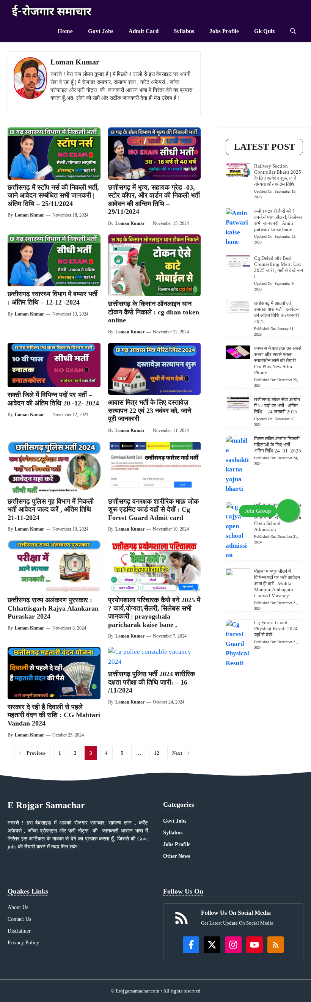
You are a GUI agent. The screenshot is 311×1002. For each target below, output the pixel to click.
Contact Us (19, 919)
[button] (293, 31)
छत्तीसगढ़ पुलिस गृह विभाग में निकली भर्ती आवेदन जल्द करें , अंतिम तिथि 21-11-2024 (51, 509)
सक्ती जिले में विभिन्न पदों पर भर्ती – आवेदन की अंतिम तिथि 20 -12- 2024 (53, 399)
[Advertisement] (264, 89)
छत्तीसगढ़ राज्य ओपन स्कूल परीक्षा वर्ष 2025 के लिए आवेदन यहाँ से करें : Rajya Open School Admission (277, 517)
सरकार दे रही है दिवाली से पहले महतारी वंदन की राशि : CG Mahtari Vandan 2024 (54, 715)
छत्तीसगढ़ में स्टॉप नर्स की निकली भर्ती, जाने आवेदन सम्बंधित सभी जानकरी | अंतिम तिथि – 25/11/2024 (53, 195)
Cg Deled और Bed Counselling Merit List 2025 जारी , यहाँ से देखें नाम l (278, 267)
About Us (18, 907)
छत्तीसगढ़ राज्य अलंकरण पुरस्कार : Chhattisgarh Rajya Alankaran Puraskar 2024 (53, 608)
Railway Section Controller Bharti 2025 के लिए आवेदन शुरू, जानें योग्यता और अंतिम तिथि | (277, 175)
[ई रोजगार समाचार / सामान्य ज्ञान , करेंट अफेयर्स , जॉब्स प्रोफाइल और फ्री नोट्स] (51, 10)
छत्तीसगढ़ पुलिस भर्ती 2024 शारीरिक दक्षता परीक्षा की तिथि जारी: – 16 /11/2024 (151, 682)
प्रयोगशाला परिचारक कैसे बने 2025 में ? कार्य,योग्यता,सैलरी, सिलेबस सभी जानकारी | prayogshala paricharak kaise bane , (154, 612)
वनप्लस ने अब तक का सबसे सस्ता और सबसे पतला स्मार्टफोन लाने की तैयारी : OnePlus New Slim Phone (278, 360)
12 (156, 753)
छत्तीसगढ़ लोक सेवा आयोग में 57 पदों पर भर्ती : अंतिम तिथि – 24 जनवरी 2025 (277, 406)
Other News (176, 856)
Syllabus (184, 31)
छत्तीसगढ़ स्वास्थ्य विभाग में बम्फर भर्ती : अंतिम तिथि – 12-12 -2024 (52, 298)
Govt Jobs (100, 31)
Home (65, 31)
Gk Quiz (264, 31)
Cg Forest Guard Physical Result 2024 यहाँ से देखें (276, 629)
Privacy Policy (23, 942)
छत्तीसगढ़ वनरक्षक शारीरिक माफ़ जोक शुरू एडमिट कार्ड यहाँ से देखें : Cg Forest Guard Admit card (153, 509)
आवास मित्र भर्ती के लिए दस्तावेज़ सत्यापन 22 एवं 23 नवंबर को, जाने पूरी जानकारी (149, 410)
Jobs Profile (224, 31)
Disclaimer (19, 931)
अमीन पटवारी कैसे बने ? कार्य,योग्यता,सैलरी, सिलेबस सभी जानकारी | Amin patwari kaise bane (278, 220)
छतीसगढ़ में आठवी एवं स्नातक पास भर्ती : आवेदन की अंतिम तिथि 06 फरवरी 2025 (276, 312)
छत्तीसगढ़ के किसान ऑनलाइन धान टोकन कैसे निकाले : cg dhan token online (153, 312)
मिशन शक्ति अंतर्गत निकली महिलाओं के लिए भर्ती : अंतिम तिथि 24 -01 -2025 (277, 445)
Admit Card (144, 31)
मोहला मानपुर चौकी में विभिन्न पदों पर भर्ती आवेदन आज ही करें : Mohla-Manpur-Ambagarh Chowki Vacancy (277, 583)
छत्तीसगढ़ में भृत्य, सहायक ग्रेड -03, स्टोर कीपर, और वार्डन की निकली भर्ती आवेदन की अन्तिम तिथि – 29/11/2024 (154, 200)
